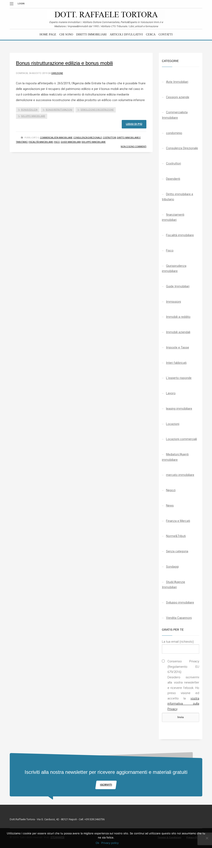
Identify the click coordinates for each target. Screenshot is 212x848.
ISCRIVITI (106, 784)
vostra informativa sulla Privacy (183, 704)
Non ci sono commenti (133, 146)
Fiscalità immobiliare (41, 142)
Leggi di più (134, 124)
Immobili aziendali (178, 332)
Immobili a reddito (178, 317)
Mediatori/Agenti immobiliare (175, 457)
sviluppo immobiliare (33, 116)
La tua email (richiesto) (178, 642)
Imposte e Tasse (177, 347)
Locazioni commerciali (181, 439)
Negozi (171, 490)
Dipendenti (173, 179)
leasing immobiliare (179, 408)
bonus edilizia (29, 110)
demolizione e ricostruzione (97, 110)
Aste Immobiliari (177, 82)
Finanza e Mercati (178, 521)
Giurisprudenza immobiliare (174, 268)
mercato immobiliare (180, 475)
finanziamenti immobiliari (173, 217)
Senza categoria (177, 551)
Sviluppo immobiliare (94, 142)
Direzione (57, 73)
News (170, 505)
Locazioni (172, 424)
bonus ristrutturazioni (59, 110)
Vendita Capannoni (179, 618)
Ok (97, 842)
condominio (174, 133)
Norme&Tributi (176, 536)
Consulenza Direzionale (87, 138)
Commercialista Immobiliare (56, 138)
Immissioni (173, 302)
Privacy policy (110, 842)
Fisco (57, 142)
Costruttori (109, 138)
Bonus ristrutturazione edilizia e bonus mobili (64, 63)
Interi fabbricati (176, 363)
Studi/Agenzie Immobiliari (173, 584)
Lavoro (171, 393)
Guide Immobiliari (71, 142)
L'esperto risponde (179, 378)
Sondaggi (172, 567)
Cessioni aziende (177, 97)
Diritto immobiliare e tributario (177, 196)
